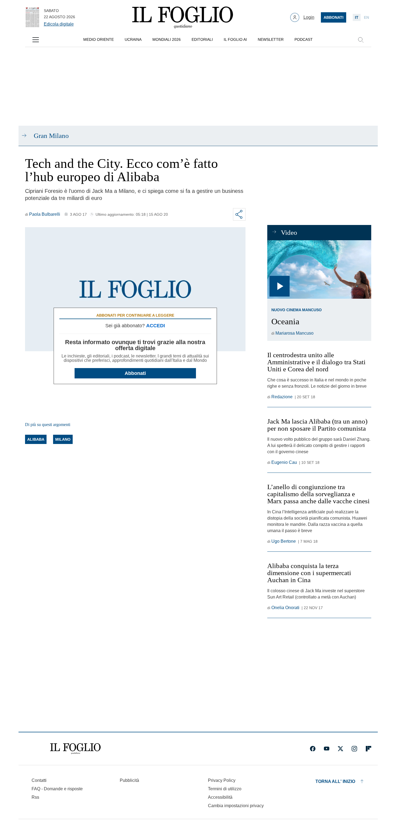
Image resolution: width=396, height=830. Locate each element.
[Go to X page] (340, 748)
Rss (35, 797)
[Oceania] (319, 269)
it (356, 17)
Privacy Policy (221, 780)
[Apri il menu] (36, 40)
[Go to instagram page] (354, 748)
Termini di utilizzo (224, 788)
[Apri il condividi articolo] (239, 214)
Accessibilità (220, 797)
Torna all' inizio (335, 781)
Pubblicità (129, 780)
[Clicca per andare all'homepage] (75, 748)
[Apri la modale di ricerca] (361, 40)
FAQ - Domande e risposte (57, 788)
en (366, 17)
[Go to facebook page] (312, 748)
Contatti (39, 780)
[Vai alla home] (182, 17)
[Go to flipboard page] (368, 748)
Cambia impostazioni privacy (236, 806)
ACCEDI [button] (155, 325)
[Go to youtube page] (326, 748)
